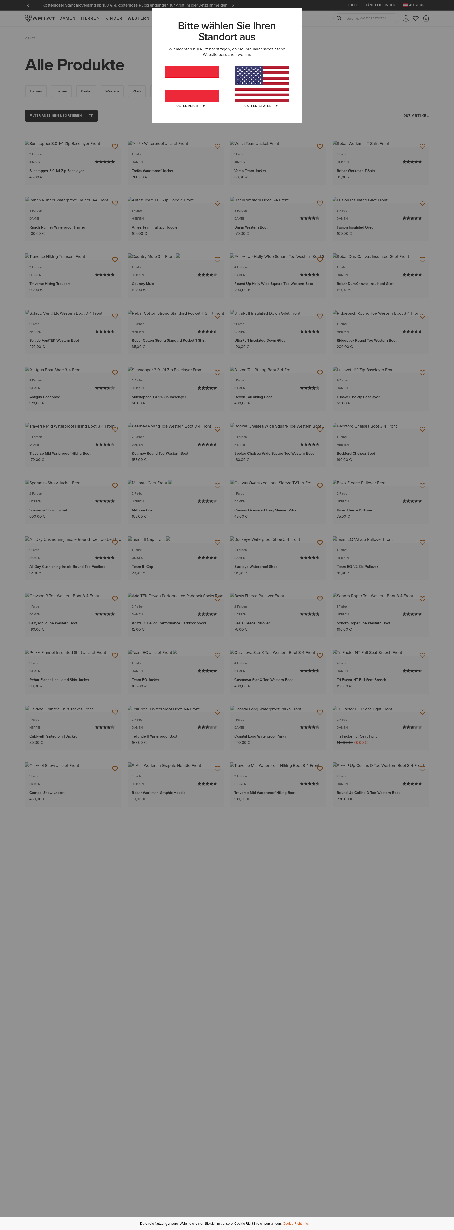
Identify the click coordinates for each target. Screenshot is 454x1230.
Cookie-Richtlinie (295, 1223)
